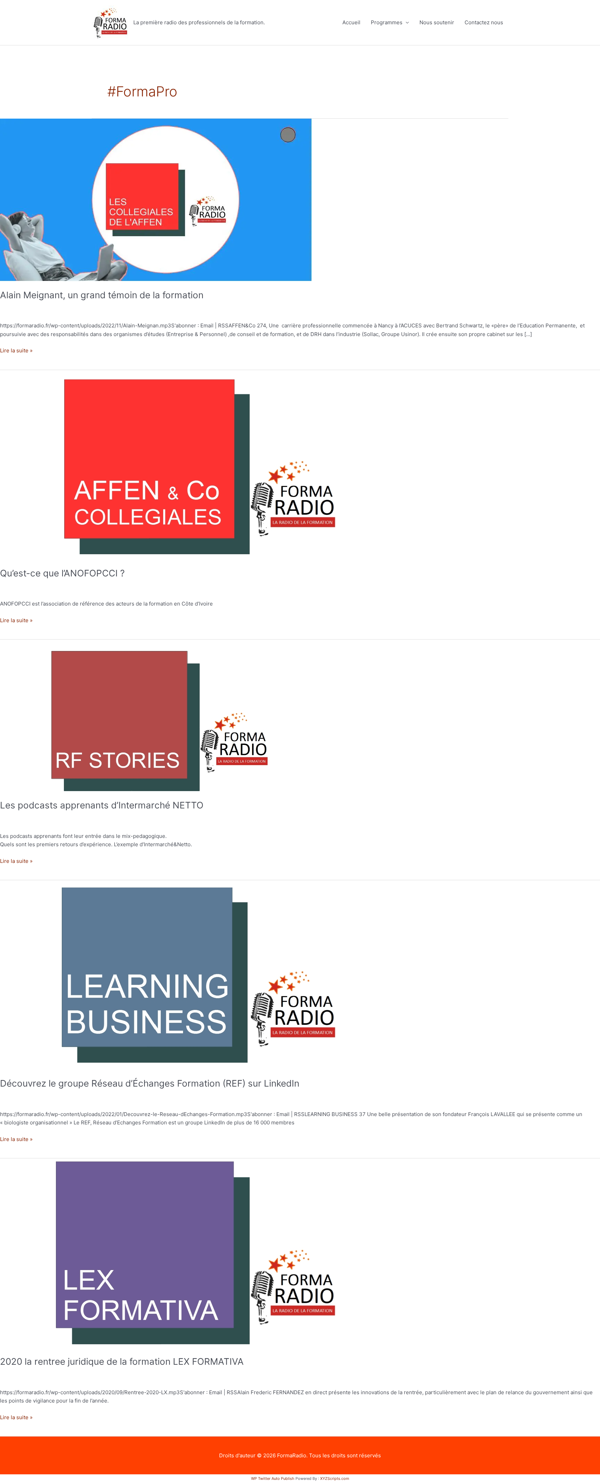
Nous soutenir (436, 22)
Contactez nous (484, 22)
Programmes (386, 22)
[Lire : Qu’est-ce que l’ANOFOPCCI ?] (177, 464)
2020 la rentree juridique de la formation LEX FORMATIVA (122, 1361)
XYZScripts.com (334, 1478)
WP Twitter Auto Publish (272, 1478)
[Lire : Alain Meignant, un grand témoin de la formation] (156, 199)
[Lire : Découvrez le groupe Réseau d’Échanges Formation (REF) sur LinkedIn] (177, 974)
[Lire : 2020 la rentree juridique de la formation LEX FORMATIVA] (177, 1253)
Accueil (351, 22)
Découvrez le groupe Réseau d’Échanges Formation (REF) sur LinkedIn (149, 1083)
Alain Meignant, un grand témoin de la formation (101, 295)
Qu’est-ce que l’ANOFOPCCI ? (62, 573)
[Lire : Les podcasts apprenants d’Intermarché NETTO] (141, 715)
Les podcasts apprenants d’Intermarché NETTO (101, 805)
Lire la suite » (16, 350)
